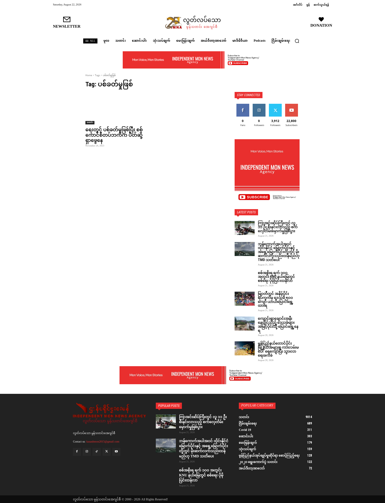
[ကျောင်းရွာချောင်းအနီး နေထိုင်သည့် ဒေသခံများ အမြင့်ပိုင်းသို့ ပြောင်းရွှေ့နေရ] (245, 324)
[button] (297, 41)
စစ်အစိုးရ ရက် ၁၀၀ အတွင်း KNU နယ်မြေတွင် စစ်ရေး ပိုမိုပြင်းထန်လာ (276, 277)
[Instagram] (87, 452)
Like (242, 105)
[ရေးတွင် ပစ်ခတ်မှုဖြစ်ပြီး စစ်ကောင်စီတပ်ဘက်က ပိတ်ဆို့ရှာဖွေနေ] (117, 108)
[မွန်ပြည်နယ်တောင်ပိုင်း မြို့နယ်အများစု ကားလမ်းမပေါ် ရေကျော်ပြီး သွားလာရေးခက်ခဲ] (245, 348)
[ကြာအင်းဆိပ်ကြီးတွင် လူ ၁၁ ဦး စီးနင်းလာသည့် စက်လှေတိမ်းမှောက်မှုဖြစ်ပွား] (245, 228)
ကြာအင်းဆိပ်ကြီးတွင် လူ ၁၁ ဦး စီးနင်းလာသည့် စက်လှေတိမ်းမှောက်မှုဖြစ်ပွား (278, 227)
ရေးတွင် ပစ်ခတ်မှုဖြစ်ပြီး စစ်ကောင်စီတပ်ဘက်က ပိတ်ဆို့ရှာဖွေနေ (114, 135)
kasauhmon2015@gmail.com (102, 441)
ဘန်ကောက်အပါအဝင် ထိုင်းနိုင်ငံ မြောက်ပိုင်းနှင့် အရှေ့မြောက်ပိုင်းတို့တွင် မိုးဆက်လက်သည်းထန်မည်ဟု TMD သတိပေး (279, 252)
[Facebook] (77, 452)
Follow (259, 105)
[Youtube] (116, 452)
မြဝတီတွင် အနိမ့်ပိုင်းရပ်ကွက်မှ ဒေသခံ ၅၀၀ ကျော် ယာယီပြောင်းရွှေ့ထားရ (275, 299)
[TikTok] (96, 452)
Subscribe (291, 105)
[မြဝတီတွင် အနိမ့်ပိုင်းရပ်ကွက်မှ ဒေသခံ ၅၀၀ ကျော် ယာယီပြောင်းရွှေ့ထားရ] (245, 299)
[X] (106, 452)
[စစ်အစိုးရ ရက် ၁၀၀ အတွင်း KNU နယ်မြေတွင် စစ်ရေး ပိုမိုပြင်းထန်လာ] (245, 278)
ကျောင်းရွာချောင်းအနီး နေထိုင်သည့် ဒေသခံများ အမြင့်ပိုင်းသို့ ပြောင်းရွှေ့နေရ (278, 324)
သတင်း (90, 122)
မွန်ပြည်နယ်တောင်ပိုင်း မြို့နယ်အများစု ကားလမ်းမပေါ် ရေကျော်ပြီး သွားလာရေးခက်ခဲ (278, 349)
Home (88, 75)
